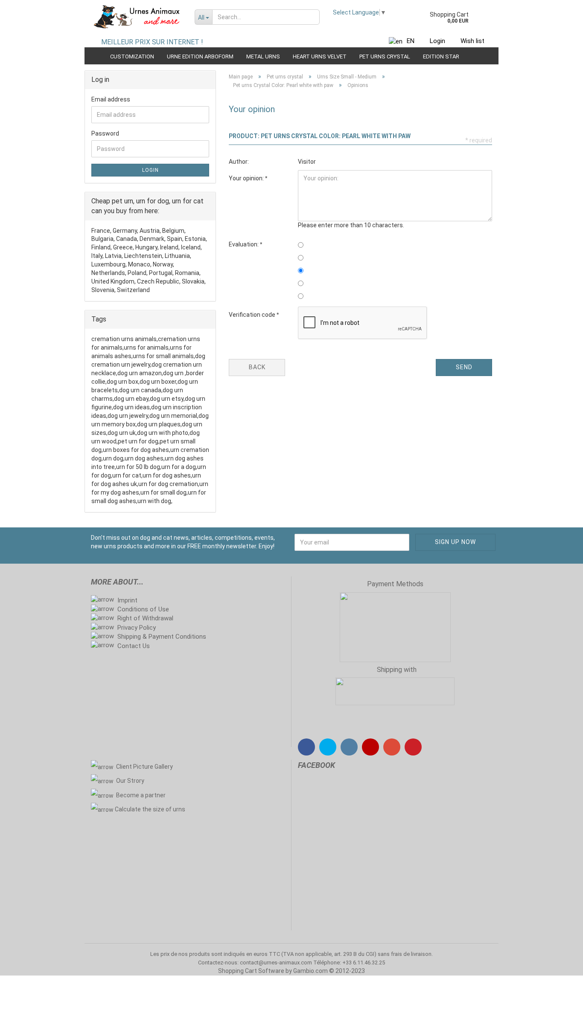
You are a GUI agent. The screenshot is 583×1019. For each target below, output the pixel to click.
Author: (239, 161)
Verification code (253, 314)
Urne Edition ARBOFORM (200, 56)
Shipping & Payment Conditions (161, 636)
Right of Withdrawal (145, 618)
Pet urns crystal (384, 56)
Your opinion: (247, 178)
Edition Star (441, 56)
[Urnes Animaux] (136, 17)
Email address (110, 99)
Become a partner (141, 795)
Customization (132, 56)
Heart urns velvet (320, 56)
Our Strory (130, 780)
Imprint (127, 600)
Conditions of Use (143, 609)
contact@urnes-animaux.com (276, 962)
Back (257, 367)
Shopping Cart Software (251, 970)
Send (464, 367)
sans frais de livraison (404, 954)
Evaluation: (244, 244)
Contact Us (133, 646)
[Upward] (559, 1006)
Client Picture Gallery (144, 766)
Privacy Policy (136, 627)
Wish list (472, 41)
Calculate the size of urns (150, 809)
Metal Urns (263, 56)
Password (105, 133)
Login (437, 41)
